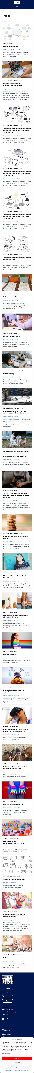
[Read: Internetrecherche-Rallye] (17, 322)
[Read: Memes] (17, 943)
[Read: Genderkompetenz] (17, 640)
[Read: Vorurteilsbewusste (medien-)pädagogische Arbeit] (17, 827)
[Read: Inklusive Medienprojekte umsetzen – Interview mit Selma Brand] (17, 752)
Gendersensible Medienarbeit (13, 804)
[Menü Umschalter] (17, 6)
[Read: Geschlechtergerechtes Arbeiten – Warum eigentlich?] (17, 900)
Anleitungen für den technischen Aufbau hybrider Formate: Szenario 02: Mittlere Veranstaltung (17, 173)
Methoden (15, 294)
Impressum (26, 1070)
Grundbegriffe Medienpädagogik (14, 879)
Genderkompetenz (9, 654)
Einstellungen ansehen (17, 1067)
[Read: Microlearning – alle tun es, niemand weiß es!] (17, 522)
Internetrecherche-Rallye (11, 336)
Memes (5, 958)
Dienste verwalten (6, 1053)
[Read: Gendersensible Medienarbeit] (17, 790)
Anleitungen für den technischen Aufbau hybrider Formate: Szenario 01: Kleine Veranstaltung (17, 216)
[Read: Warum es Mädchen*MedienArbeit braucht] (17, 561)
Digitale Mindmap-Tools (11, 46)
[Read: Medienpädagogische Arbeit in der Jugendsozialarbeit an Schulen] (17, 397)
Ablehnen (17, 1062)
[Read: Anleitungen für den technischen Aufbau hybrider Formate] (17, 243)
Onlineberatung (8, 374)
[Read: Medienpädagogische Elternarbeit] (17, 440)
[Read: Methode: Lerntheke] (17, 282)
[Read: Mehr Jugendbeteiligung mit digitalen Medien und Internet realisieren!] (17, 715)
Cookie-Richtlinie (8, 1070)
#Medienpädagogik (8, 80)
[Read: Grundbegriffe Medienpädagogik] (17, 864)
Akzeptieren (17, 1058)
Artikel (10, 43)
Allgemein (5, 43)
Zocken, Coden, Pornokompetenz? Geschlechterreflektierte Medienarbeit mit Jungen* (16, 495)
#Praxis (5, 954)
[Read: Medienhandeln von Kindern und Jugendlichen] (17, 675)
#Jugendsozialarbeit (8, 370)
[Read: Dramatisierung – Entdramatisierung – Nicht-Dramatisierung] (17, 601)
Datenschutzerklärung (18, 1070)
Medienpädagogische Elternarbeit (14, 456)
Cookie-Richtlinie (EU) (7, 1014)
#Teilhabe (5, 726)
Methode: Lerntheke (10, 297)
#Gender (5, 490)
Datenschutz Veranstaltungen (9, 1012)
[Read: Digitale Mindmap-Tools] (17, 32)
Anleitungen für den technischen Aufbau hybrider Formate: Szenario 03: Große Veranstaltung (17, 130)
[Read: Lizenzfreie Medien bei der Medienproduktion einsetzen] (17, 69)
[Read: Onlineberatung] (17, 359)
